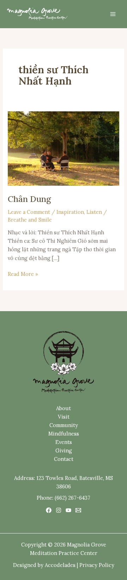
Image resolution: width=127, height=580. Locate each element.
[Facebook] (49, 510)
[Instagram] (58, 510)
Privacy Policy (96, 565)
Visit (63, 416)
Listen (94, 212)
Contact (63, 459)
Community (63, 425)
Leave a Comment (29, 212)
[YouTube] (68, 510)
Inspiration (70, 212)
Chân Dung (29, 198)
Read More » (23, 273)
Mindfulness (63, 433)
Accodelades (60, 565)
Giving (63, 450)
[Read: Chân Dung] (63, 147)
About (63, 408)
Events (63, 442)
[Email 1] (78, 510)
